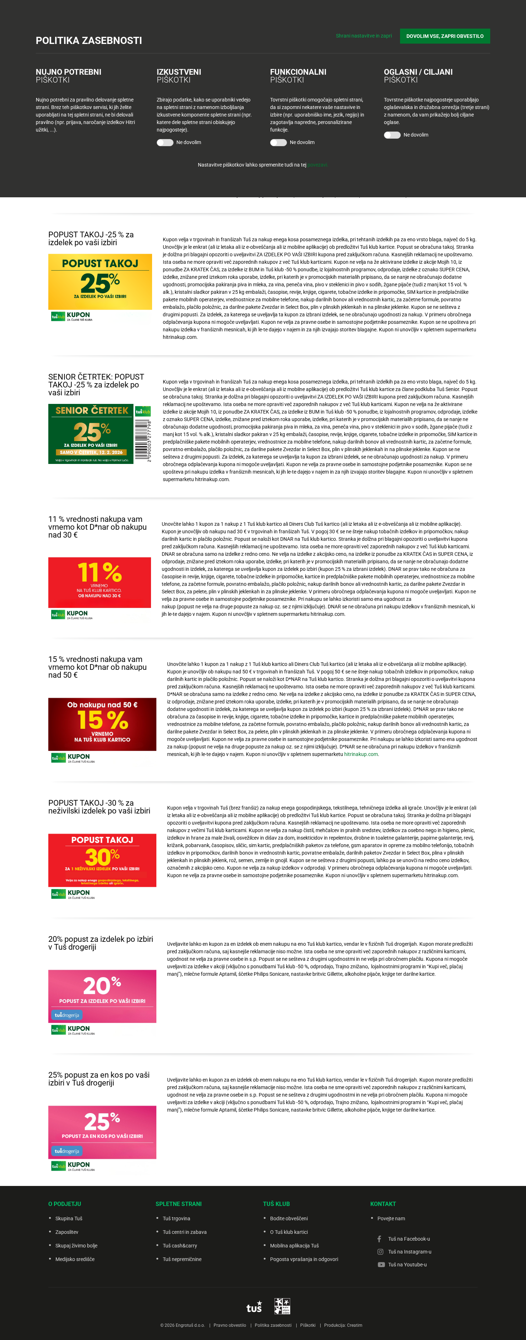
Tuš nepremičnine (182, 1259)
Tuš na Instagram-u (410, 1252)
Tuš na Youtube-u (407, 1264)
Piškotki (308, 1325)
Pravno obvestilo (230, 1325)
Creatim (354, 1325)
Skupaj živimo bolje (76, 1245)
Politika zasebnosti (273, 1325)
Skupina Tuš (68, 1218)
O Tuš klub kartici (289, 1232)
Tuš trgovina (176, 1218)
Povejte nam (391, 1218)
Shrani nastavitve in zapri (364, 36)
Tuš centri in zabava (185, 1232)
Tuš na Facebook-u (409, 1239)
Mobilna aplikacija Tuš (294, 1245)
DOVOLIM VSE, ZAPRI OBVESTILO (445, 36)
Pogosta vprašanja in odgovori (304, 1259)
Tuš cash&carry (180, 1245)
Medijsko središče (74, 1259)
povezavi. (317, 165)
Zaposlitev (66, 1232)
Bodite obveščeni (289, 1218)
